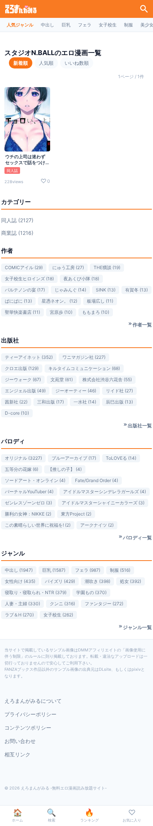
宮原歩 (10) (61, 312)
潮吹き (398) (97, 581)
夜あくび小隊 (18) (81, 278)
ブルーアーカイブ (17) (74, 458)
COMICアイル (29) (24, 267)
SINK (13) (105, 290)
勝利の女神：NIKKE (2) (28, 514)
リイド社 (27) (119, 390)
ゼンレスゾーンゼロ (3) (28, 503)
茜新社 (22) (16, 402)
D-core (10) (17, 413)
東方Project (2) (76, 514)
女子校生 (108, 25)
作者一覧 (142, 325)
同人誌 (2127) (17, 220)
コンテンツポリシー (27, 727)
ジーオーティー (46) (75, 390)
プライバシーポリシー (30, 714)
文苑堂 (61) (62, 379)
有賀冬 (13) (136, 290)
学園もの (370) (91, 592)
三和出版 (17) (50, 402)
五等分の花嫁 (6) (21, 469)
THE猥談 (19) (107, 267)
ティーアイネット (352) (29, 357)
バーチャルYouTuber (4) (29, 491)
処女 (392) (130, 581)
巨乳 (66, 25)
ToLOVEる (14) (121, 458)
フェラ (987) (87, 570)
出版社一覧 (140, 425)
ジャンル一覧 (137, 627)
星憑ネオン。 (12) (59, 301)
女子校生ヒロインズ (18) (29, 278)
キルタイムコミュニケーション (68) (84, 368)
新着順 (20, 63)
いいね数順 (77, 63)
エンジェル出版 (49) (25, 390)
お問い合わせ (20, 741)
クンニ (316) (62, 603)
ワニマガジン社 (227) (83, 357)
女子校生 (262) (58, 615)
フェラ (84, 25)
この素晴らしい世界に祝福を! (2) (38, 525)
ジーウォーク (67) (23, 379)
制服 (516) (120, 570)
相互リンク (17, 754)
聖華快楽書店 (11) (22, 312)
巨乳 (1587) (53, 570)
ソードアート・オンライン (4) (35, 480)
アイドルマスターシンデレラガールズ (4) (104, 491)
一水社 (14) (85, 402)
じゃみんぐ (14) (70, 290)
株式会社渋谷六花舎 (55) (107, 379)
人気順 (46, 63)
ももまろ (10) (95, 312)
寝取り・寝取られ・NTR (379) (35, 592)
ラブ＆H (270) (19, 615)
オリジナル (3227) (23, 458)
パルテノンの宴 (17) (25, 290)
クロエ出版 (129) (22, 368)
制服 (128, 25)
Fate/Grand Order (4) (96, 480)
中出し (47, 25)
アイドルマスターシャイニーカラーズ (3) (103, 503)
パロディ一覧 (137, 537)
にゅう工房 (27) (68, 267)
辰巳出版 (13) (119, 402)
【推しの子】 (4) (65, 469)
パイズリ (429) (60, 581)
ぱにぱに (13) (18, 301)
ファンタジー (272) (104, 603)
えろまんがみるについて (33, 701)
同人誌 (12, 170)
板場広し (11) (100, 301)
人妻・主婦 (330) (22, 603)
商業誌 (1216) (17, 233)
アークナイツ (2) (97, 525)
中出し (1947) (19, 570)
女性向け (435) (20, 581)
